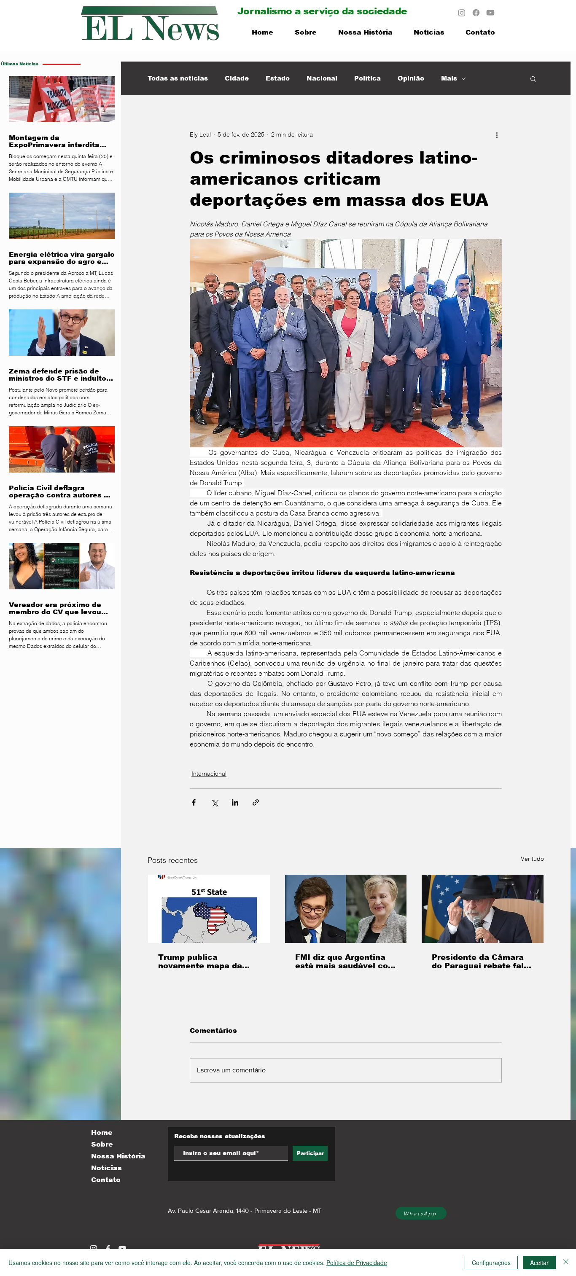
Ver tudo (532, 858)
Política (367, 78)
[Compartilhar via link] (256, 802)
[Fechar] (566, 1262)
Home (102, 1132)
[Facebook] (476, 12)
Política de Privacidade (356, 1262)
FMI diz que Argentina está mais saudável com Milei (345, 961)
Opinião (411, 78)
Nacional (322, 78)
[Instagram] (461, 12)
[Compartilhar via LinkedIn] (235, 802)
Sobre (102, 1144)
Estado (278, 78)
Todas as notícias (178, 78)
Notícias (106, 1167)
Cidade (237, 78)
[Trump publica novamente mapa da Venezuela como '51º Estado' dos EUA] (209, 909)
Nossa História (118, 1156)
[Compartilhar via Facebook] (194, 802)
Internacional (208, 773)
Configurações (491, 1262)
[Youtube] (490, 12)
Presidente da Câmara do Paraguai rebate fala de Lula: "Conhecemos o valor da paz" (482, 961)
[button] (533, 78)
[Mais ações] (497, 134)
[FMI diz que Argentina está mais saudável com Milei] (346, 909)
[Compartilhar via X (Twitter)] (214, 802)
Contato (106, 1179)
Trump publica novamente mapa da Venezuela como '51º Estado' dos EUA (201, 961)
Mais (449, 78)
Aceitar (539, 1262)
